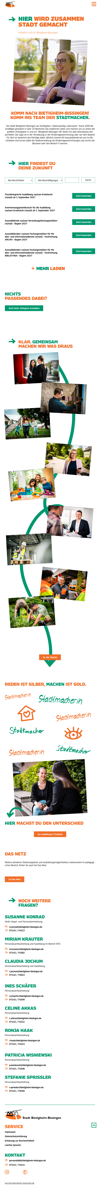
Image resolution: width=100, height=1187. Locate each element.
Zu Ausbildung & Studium (50, 834)
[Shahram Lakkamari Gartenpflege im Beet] (50, 612)
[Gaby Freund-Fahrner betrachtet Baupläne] (50, 549)
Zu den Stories (50, 657)
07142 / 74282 (17, 952)
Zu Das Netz (15, 879)
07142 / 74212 (17, 1165)
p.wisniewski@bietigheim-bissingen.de (27, 1065)
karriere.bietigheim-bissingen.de (19, 1183)
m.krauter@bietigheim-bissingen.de (26, 949)
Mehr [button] (50, 268)
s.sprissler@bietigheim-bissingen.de (26, 1087)
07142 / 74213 (17, 930)
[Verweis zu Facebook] (32, 1172)
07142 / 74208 (17, 1068)
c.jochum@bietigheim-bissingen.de (26, 971)
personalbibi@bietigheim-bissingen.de (27, 1160)
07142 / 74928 (17, 1091)
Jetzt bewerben (83, 196)
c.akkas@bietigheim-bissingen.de (25, 1018)
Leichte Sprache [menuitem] (13, 1145)
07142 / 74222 (17, 1021)
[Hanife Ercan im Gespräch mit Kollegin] (50, 368)
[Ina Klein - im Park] (50, 459)
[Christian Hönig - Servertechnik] (50, 398)
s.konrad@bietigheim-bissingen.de (25, 927)
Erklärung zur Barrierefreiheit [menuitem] (19, 1140)
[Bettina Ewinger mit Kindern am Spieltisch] (50, 484)
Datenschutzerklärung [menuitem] (16, 1136)
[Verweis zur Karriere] (10, 4)
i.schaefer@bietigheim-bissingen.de (26, 996)
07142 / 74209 (17, 999)
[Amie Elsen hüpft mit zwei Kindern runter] (50, 423)
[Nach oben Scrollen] (93, 1125)
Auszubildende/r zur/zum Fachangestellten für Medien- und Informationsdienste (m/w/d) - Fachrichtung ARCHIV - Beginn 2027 (31, 236)
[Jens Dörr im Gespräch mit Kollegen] (50, 522)
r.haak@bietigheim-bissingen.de (24, 1040)
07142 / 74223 (17, 1044)
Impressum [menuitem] (10, 1132)
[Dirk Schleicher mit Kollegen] (50, 584)
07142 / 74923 (17, 975)
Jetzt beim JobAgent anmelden (24, 308)
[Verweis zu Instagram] (14, 1172)
